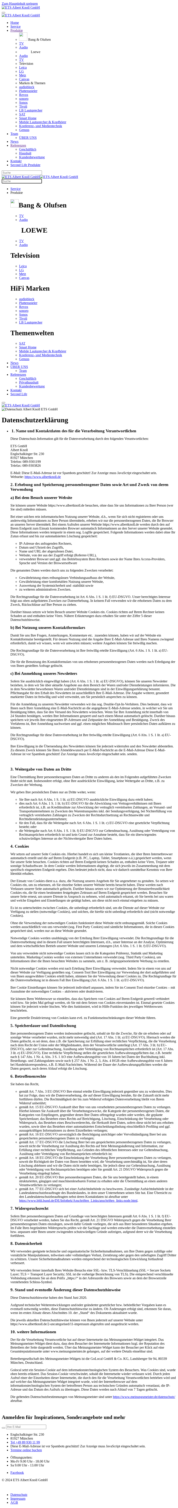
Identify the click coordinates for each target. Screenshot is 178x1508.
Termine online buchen (26, 1450)
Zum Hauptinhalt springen (20, 3)
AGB (14, 1502)
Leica (23, 67)
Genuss (24, 130)
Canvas (24, 79)
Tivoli (23, 106)
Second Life (18, 394)
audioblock (26, 87)
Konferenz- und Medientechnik (40, 126)
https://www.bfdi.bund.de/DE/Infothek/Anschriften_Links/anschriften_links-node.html (78, 1200)
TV (21, 43)
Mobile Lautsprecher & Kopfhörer (42, 122)
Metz (22, 75)
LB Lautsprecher (30, 110)
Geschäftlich (27, 149)
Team (14, 134)
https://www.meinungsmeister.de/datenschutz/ (144, 1397)
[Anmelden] (3, 1428)
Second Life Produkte (25, 165)
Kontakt (15, 161)
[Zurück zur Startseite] (21, 7)
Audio (23, 47)
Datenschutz (18, 1495)
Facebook (17, 1472)
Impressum (17, 1498)
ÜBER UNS (28, 137)
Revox (23, 95)
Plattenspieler (28, 91)
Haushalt (25, 153)
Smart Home (27, 118)
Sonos (23, 102)
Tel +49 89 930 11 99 (25, 1442)
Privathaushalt (28, 382)
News (14, 141)
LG (21, 71)
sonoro (23, 98)
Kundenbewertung (32, 157)
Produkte (16, 30)
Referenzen (18, 145)
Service (15, 26)
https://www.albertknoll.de (43, 477)
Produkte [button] (16, 192)
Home (14, 22)
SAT (22, 114)
